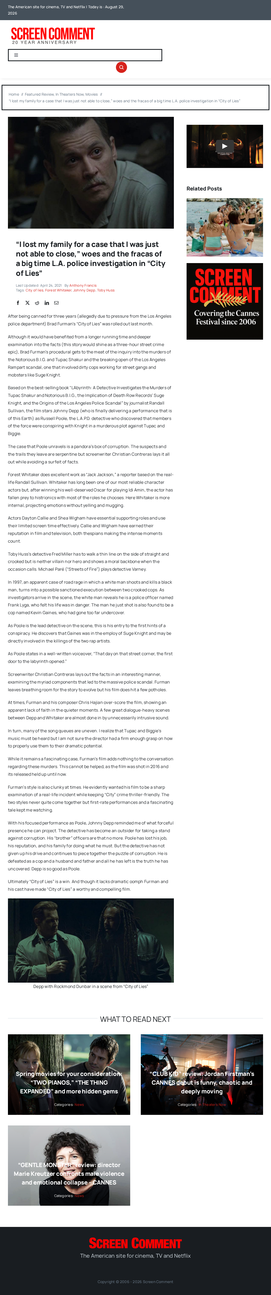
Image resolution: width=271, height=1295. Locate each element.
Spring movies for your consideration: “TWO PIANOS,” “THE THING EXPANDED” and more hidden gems (69, 1082)
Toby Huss (106, 290)
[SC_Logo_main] (135, 1240)
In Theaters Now (212, 1104)
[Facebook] (18, 303)
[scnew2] (53, 27)
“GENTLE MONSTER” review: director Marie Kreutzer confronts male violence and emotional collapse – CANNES (69, 1173)
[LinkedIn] (47, 303)
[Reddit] (37, 303)
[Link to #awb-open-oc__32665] (121, 67)
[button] (191, 227)
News (79, 1104)
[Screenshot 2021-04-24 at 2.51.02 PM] (91, 119)
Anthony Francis (83, 285)
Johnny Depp (84, 290)
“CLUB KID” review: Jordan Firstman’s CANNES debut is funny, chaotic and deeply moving (202, 1082)
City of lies (34, 290)
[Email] (56, 303)
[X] (27, 303)
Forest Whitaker (58, 290)
